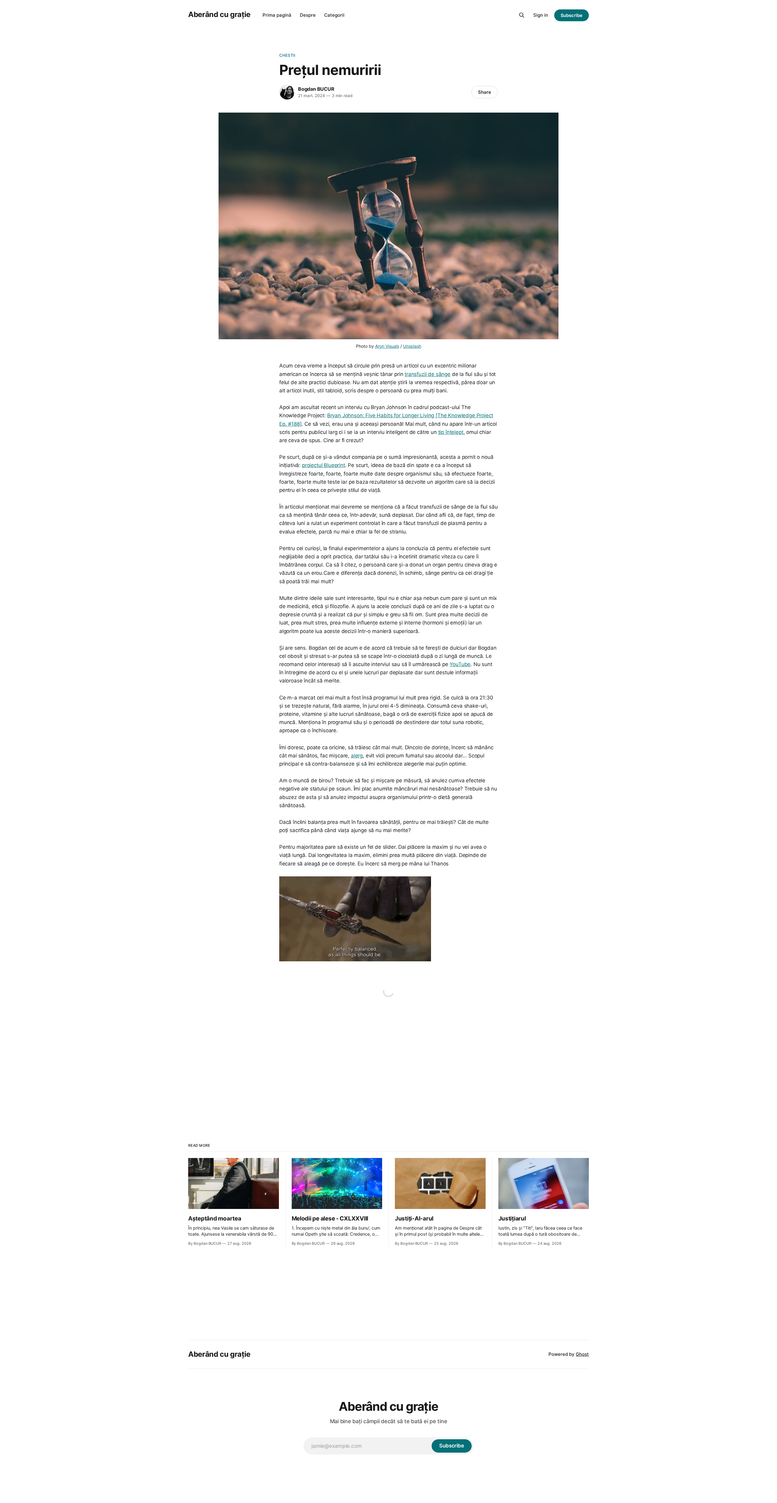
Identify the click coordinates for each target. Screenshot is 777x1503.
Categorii (334, 15)
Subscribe (571, 15)
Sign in (540, 15)
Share (484, 92)
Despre (308, 15)
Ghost (582, 1354)
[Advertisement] (388, 1064)
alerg (357, 756)
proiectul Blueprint (323, 465)
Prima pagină (277, 15)
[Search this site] (522, 15)
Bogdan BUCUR (316, 89)
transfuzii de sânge (427, 374)
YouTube (460, 664)
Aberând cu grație (219, 14)
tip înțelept (450, 432)
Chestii (287, 55)
